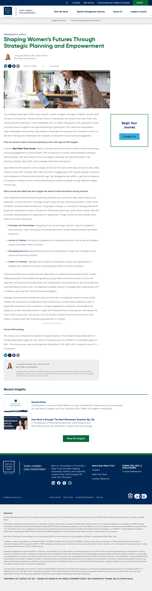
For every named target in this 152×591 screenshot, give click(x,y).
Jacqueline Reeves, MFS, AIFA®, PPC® (30, 55)
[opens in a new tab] (140, 496)
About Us (117, 11)
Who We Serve (61, 11)
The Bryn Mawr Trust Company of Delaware (113, 3)
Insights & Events (139, 11)
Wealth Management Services (91, 11)
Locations (76, 3)
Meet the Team (89, 3)
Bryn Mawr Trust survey (24, 148)
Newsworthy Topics (15, 34)
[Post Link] (15, 405)
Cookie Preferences (132, 471)
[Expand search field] (66, 2)
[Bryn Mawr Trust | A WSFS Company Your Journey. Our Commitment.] (25, 467)
